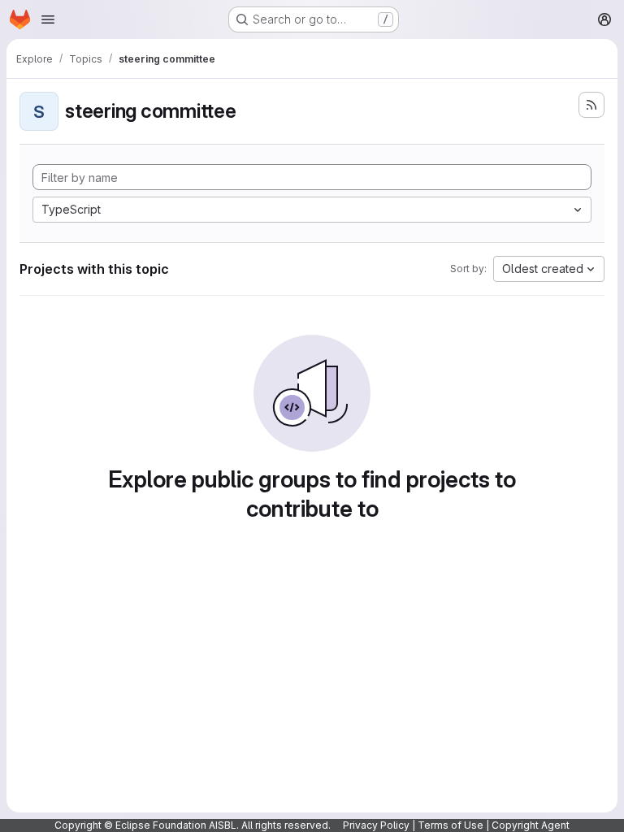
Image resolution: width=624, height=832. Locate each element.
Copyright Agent (531, 825)
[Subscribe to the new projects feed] (591, 105)
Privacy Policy (376, 825)
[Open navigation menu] (48, 19)
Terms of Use (450, 825)
